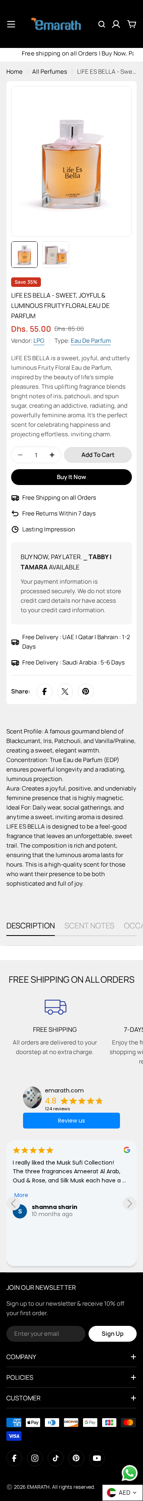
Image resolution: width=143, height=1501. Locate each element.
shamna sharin (54, 1207)
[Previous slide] (13, 1203)
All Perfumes (49, 71)
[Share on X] (65, 691)
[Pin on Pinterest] (86, 691)
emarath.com (64, 1090)
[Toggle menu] (11, 24)
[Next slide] (130, 1203)
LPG (38, 340)
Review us (71, 1121)
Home (14, 71)
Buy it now (71, 477)
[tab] (30, 928)
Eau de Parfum (91, 340)
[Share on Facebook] (44, 691)
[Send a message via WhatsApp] (129, 1473)
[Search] (101, 24)
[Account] (116, 24)
